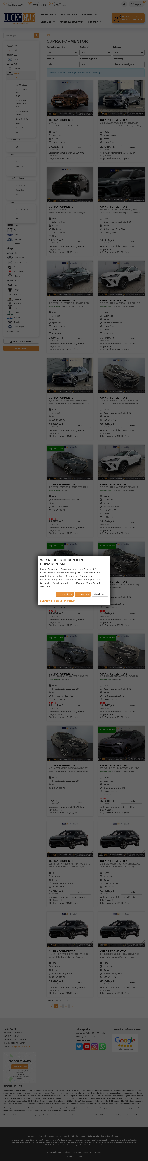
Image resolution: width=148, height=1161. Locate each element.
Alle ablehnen (83, 594)
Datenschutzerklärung (51, 600)
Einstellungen (100, 594)
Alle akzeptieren (65, 594)
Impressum (69, 600)
